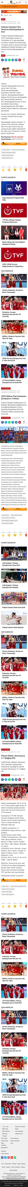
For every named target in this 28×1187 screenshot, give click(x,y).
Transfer (4, 1136)
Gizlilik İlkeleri (13, 1170)
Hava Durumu (5, 1153)
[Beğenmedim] (21, 167)
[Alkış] (9, 167)
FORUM (14, 1163)
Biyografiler (4, 1147)
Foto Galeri (4, 1138)
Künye (3, 1167)
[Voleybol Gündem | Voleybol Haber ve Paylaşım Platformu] (14, 2)
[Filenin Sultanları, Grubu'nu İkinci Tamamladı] (14, 925)
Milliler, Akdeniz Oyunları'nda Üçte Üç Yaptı (13, 980)
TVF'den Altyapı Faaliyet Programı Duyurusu (11, 221)
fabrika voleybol (17, 137)
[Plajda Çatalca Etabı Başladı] (14, 618)
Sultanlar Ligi (18, 1133)
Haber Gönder (21, 1163)
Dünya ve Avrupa (20, 1126)
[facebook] (2, 60)
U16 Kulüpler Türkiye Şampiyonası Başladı (10, 586)
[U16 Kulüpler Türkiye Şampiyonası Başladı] (14, 576)
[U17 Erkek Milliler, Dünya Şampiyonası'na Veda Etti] (14, 991)
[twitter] (6, 60)
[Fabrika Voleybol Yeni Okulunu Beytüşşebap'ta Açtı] (14, 72)
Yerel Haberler (14, 1138)
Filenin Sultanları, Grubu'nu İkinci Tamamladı (12, 935)
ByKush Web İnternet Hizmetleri (15, 1178)
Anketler (3, 1151)
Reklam (23, 1167)
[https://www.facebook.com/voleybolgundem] (2, 1157)
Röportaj (4, 1133)
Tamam (21, 1185)
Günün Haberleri (15, 1141)
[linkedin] (16, 60)
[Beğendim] (3, 167)
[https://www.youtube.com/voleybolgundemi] (12, 1157)
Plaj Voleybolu (19, 1131)
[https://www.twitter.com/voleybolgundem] (5, 1157)
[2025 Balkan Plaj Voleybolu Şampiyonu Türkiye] (14, 434)
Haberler (6, 15)
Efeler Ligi (5, 1129)
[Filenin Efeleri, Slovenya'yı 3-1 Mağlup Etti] (14, 792)
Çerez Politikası (15, 1167)
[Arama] (26, 2)
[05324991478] (15, 1157)
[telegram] (12, 60)
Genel (10, 15)
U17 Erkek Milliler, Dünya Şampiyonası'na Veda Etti (12, 1002)
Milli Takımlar (6, 1131)
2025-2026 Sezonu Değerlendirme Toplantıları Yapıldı (12, 265)
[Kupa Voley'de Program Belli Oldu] (14, 188)
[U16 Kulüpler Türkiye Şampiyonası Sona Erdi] (14, 554)
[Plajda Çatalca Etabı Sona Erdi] (14, 598)
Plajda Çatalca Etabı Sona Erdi (13, 607)
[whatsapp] (9, 60)
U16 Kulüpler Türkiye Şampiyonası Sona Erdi (11, 564)
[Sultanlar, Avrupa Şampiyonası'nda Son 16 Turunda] (14, 947)
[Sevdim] (15, 167)
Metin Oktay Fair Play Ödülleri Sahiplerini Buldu (13, 243)
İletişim (8, 1167)
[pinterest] (19, 60)
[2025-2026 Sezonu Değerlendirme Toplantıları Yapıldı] (14, 255)
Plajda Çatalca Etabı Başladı (12, 627)
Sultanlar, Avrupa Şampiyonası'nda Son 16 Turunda (11, 958)
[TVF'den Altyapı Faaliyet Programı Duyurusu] (14, 210)
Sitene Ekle (8, 1163)
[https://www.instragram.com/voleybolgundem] (8, 1157)
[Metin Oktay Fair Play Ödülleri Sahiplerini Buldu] (14, 233)
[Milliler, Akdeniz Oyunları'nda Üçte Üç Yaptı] (14, 969)
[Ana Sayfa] (1, 15)
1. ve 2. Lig (5, 1126)
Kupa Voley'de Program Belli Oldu (13, 199)
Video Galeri (4, 1141)
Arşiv (11, 1143)
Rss (3, 1163)
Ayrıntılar (16, 1185)
